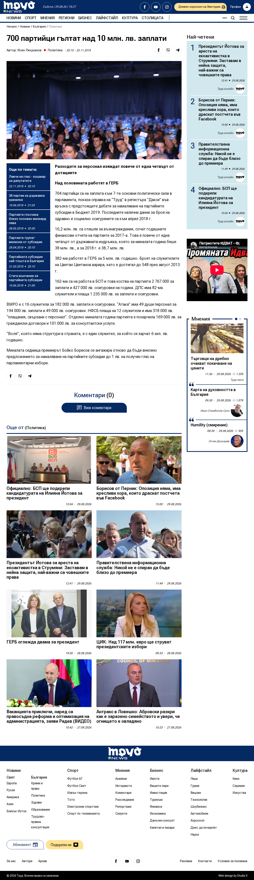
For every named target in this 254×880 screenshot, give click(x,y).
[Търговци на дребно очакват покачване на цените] (217, 338)
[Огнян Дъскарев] (237, 441)
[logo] (19, 7)
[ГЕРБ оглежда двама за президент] (49, 613)
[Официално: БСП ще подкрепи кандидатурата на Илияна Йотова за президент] (49, 460)
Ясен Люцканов (29, 50)
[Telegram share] (178, 50)
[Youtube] (156, 7)
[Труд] (124, 753)
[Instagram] (167, 7)
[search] (233, 18)
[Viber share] (168, 50)
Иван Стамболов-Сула (214, 410)
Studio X (242, 875)
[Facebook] (144, 7)
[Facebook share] (159, 50)
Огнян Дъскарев (219, 441)
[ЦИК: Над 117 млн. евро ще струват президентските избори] (139, 613)
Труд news (236, 379)
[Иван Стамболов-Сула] (237, 410)
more (223, 18)
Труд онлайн (225, 88)
